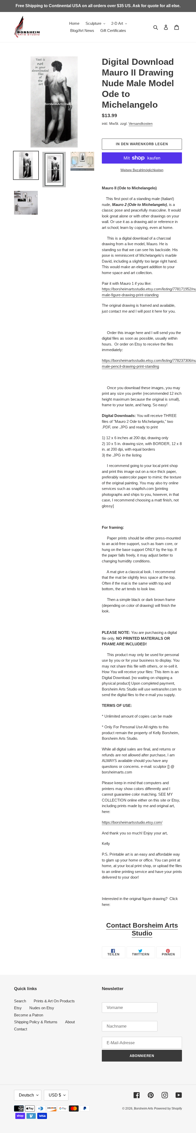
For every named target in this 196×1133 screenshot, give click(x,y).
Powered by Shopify (168, 1108)
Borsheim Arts (143, 1108)
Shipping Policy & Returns (35, 1022)
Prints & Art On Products (54, 1001)
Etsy (18, 1008)
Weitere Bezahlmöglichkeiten (141, 170)
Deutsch (26, 1095)
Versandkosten (141, 123)
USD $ (55, 1095)
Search (20, 1001)
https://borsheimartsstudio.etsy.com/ (132, 822)
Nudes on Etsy (41, 1008)
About (70, 1022)
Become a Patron (28, 1015)
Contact (20, 1029)
